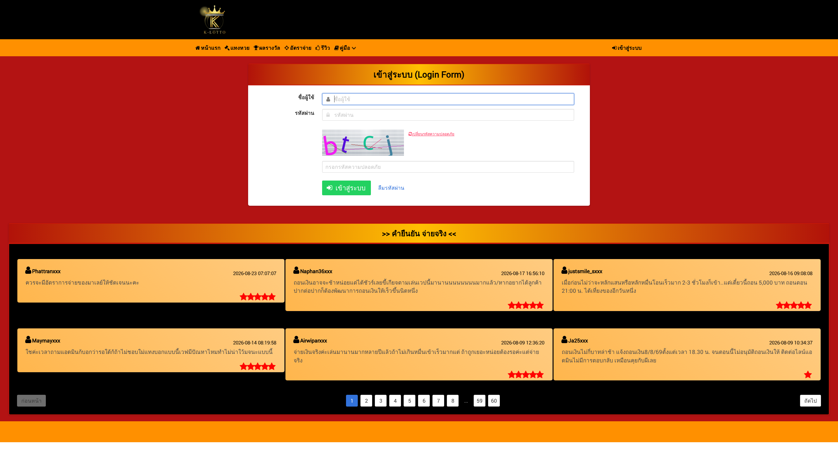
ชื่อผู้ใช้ (306, 97)
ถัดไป (810, 400)
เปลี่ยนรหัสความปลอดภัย (433, 133)
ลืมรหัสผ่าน (391, 187)
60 (494, 400)
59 (480, 400)
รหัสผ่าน (304, 112)
